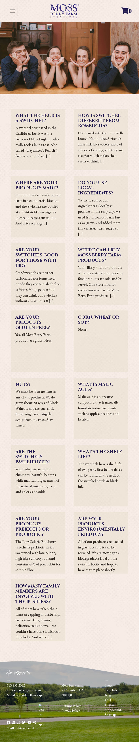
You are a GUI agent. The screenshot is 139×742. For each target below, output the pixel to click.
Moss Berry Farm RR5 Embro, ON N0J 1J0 (72, 690)
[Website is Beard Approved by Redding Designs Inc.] (41, 724)
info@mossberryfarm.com (24, 690)
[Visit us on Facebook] (8, 722)
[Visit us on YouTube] (34, 722)
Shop (108, 685)
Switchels (111, 690)
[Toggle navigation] (12, 11)
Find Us (110, 705)
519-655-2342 (16, 685)
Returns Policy (71, 706)
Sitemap (110, 715)
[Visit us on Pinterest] (29, 722)
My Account (113, 710)
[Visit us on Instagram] (18, 722)
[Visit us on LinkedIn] (13, 722)
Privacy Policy (70, 711)
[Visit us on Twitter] (23, 722)
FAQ (108, 700)
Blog (108, 695)
